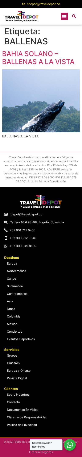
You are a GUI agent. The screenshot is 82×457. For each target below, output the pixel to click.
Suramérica (15, 286)
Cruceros (13, 363)
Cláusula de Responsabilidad (27, 417)
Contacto (13, 402)
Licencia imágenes (41, 452)
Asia (10, 301)
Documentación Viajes (22, 409)
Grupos (12, 355)
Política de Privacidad (22, 425)
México (12, 324)
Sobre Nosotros (18, 394)
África (11, 309)
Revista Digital (17, 378)
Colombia (13, 316)
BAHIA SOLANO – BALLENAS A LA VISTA (38, 58)
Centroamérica (17, 293)
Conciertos (14, 331)
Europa (12, 263)
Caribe (11, 278)
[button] (64, 16)
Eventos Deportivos (21, 339)
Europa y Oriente (18, 370)
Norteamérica (16, 271)
